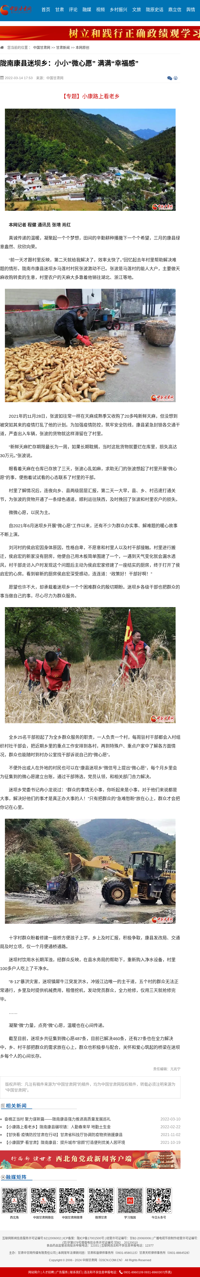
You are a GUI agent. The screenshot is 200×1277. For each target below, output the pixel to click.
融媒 (86, 9)
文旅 (136, 9)
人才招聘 (48, 1272)
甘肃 (59, 9)
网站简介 (34, 1272)
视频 (100, 9)
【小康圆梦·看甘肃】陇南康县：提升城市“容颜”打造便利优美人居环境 (64, 1142)
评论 (73, 9)
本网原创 (82, 47)
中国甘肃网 (41, 47)
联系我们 (76, 1272)
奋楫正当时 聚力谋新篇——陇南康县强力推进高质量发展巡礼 (57, 1119)
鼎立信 (174, 9)
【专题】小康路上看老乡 (90, 96)
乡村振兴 (118, 9)
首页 (45, 9)
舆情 (190, 9)
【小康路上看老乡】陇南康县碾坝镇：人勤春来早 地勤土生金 (57, 1127)
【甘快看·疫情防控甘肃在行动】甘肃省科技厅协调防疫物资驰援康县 (63, 1135)
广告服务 (62, 1272)
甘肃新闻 (63, 47)
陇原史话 (154, 9)
